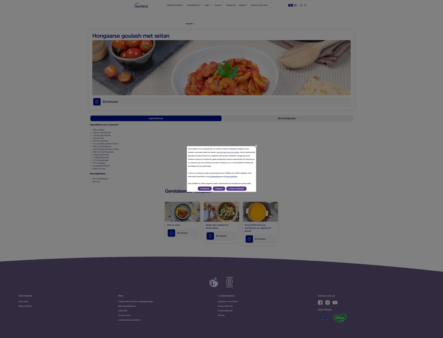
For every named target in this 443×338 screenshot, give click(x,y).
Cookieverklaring (215, 177)
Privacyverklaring (231, 177)
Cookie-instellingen (236, 189)
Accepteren (204, 189)
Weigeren (219, 189)
